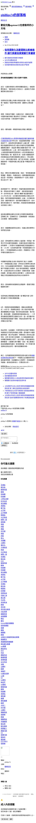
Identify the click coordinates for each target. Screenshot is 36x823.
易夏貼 (3, 506)
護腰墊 (3, 632)
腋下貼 (3, 508)
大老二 (3, 705)
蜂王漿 (3, 598)
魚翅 (2, 550)
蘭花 (2, 621)
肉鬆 (2, 526)
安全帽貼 (4, 503)
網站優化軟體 (5, 644)
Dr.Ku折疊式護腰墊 (7, 623)
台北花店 (4, 662)
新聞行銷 (4, 735)
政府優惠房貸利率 (11, 376)
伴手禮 (3, 531)
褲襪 (2, 698)
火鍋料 (3, 543)
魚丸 (2, 538)
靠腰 (2, 628)
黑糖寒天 (4, 639)
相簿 (6, 37)
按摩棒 (3, 714)
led (2, 678)
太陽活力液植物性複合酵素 (10, 637)
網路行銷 (4, 731)
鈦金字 (3, 682)
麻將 (2, 703)
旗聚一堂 (4, 520)
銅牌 (2, 669)
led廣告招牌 (5, 673)
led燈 (2, 676)
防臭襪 (3, 496)
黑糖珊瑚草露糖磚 (7, 642)
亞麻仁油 (4, 595)
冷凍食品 (4, 547)
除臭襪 (3, 494)
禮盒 (2, 529)
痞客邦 (14, 421)
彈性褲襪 (4, 701)
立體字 (3, 666)
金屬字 (3, 671)
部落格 (7, 39)
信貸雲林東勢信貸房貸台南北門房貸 (17, 65)
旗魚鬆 (3, 522)
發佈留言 (4, 445)
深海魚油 (4, 602)
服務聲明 (20, 796)
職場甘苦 (16, 33)
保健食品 (4, 593)
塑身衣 (3, 737)
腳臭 (2, 492)
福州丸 (3, 545)
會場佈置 (4, 660)
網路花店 (4, 655)
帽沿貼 (3, 487)
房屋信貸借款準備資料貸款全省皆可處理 (18, 62)
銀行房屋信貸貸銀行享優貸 (14, 58)
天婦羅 (3, 540)
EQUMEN (4, 741)
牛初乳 (3, 600)
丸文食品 (4, 517)
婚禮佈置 (4, 657)
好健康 (3, 591)
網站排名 (4, 649)
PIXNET (9, 794)
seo (2, 733)
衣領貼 (3, 485)
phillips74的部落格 (13, 15)
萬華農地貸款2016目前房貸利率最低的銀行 (19, 378)
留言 (18, 421)
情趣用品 (4, 712)
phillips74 (4, 410)
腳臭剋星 (4, 489)
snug (2, 561)
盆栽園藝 (4, 616)
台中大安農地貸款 (11, 373)
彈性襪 (3, 696)
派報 (2, 664)
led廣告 (3, 680)
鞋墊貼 (3, 515)
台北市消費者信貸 (11, 60)
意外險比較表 (5, 609)
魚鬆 (2, 524)
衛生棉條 (4, 726)
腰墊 (2, 630)
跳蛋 (2, 717)
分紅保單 (4, 612)
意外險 (3, 607)
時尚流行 (16, 426)
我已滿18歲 (5, 819)
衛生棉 (3, 724)
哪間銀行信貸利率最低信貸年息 (15, 380)
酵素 (2, 605)
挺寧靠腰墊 (4, 625)
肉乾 (2, 536)
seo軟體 (3, 646)
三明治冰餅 (4, 499)
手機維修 (4, 721)
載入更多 (4, 433)
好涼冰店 (4, 501)
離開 (11, 819)
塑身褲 (3, 739)
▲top (2, 430)
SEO (2, 650)
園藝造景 (4, 614)
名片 (6, 42)
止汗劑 (3, 510)
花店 (2, 653)
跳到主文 (4, 20)
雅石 (2, 618)
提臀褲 (3, 743)
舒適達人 (4, 728)
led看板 (3, 684)
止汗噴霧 (4, 513)
